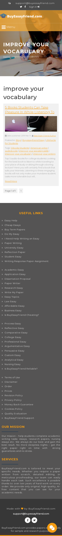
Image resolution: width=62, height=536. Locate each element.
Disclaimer (11, 382)
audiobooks (11, 151)
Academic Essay (14, 269)
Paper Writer (13, 283)
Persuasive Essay (14, 350)
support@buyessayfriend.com (35, 3)
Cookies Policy (13, 409)
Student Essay (13, 256)
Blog (18, 140)
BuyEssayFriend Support (19, 418)
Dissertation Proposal (18, 278)
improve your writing (44, 154)
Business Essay (13, 310)
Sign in (33, 6)
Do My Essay (12, 234)
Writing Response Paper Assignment (27, 261)
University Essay (14, 247)
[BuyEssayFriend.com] (21, 16)
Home (6, 56)
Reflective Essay (14, 328)
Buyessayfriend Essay (33, 140)
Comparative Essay (16, 332)
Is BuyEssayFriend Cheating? (22, 315)
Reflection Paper (15, 252)
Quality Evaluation (16, 413)
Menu (10, 27)
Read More (11, 181)
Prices (8, 391)
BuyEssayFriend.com (41, 508)
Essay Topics (12, 296)
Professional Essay (15, 341)
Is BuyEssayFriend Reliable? (21, 368)
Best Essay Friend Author (45, 136)
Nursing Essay (13, 364)
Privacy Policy (13, 400)
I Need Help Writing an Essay (22, 238)
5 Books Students (20, 148)
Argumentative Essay (17, 346)
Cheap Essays (13, 225)
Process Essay (13, 323)
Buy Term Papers (15, 229)
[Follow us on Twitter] (21, 6)
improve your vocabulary (18, 154)
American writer (39, 148)
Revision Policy (14, 395)
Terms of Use (12, 377)
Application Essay (15, 274)
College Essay (13, 337)
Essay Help (11, 220)
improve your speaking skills (33, 151)
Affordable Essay (15, 306)
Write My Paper (14, 292)
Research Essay (14, 288)
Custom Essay (13, 355)
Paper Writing (13, 243)
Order (8, 386)
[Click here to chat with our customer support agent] (9, 3)
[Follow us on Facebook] (25, 6)
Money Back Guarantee (19, 404)
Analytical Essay (14, 359)
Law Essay (10, 301)
